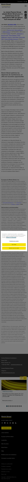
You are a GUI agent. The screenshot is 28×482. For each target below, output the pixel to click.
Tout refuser (14, 244)
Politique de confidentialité (11, 237)
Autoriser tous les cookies (14, 248)
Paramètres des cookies (14, 241)
